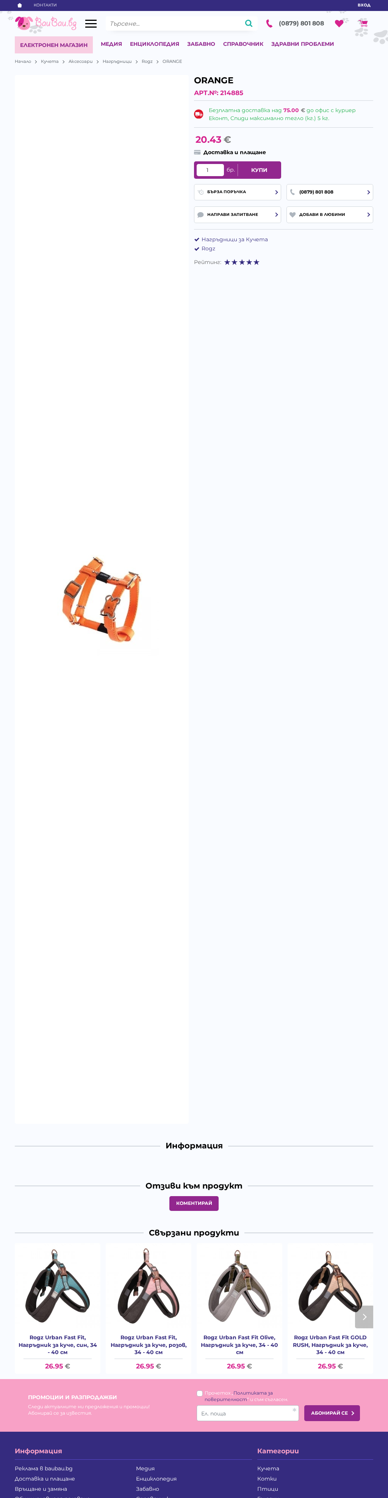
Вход (364, 5)
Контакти (45, 5)
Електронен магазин (54, 45)
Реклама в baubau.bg (44, 1468)
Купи (259, 170)
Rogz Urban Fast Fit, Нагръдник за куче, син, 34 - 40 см (58, 1345)
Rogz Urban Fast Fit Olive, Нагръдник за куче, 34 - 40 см (239, 1345)
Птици (267, 1489)
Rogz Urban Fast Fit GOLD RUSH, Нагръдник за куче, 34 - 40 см (330, 1345)
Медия (111, 44)
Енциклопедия (154, 44)
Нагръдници (117, 61)
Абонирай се (329, 1413)
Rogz (147, 61)
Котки (267, 1478)
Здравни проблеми (302, 44)
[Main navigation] (91, 23)
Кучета (50, 61)
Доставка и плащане (45, 1478)
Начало (23, 61)
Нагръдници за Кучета (235, 239)
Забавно (201, 44)
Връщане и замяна (41, 1489)
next (364, 1317)
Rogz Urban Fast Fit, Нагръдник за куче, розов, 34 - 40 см (149, 1345)
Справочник (243, 44)
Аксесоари (81, 61)
